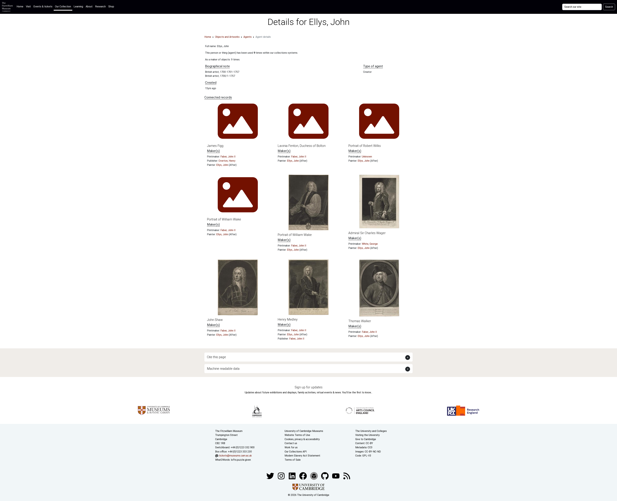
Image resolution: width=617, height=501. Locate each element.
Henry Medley (288, 319)
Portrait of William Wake (224, 219)
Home (21, 6)
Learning (78, 6)
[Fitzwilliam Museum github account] (325, 475)
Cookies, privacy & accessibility (302, 439)
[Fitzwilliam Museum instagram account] (281, 475)
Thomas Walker (359, 321)
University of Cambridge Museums (304, 431)
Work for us (291, 447)
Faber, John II (228, 156)
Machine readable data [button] (223, 369)
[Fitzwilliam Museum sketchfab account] (314, 475)
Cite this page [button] (216, 357)
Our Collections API (296, 451)
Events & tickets (42, 6)
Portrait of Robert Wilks (364, 146)
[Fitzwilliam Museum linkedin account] (303, 475)
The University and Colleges (371, 431)
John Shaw (215, 320)
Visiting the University (367, 435)
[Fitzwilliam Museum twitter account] (270, 475)
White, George (370, 243)
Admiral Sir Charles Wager (367, 233)
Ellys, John (222, 164)
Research (100, 6)
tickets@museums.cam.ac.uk (235, 455)
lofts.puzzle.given (241, 459)
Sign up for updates (308, 387)
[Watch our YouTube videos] (336, 475)
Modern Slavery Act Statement (302, 455)
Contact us (291, 443)
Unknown (367, 156)
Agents (247, 36)
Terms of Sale (293, 459)
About (89, 6)
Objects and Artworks (227, 36)
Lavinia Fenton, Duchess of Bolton (302, 146)
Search (609, 6)
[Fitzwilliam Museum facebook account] (292, 475)
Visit (28, 6)
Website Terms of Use (297, 435)
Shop (111, 6)
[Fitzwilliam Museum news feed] (347, 475)
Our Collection (63, 6)
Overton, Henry (227, 160)
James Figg (215, 146)
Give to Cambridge (365, 439)
